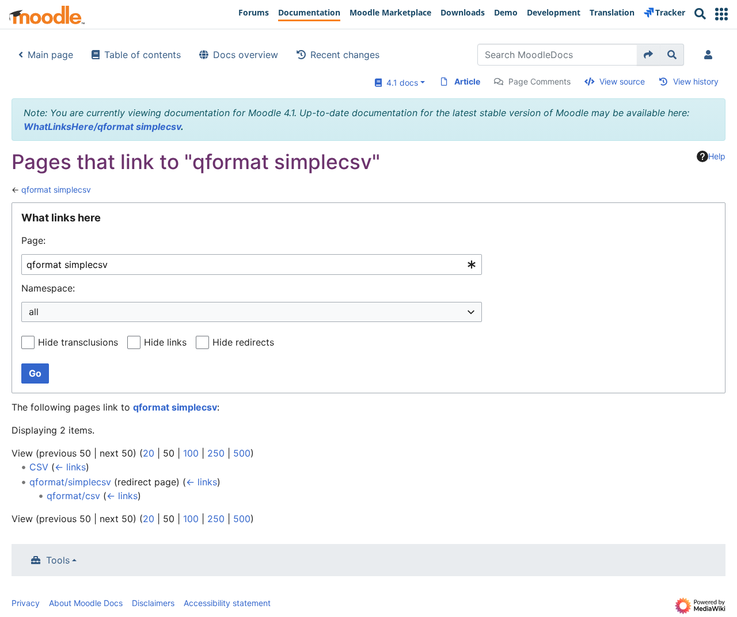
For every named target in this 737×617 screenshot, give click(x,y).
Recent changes (344, 54)
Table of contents (142, 54)
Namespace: (48, 288)
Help (716, 156)
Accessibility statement (227, 603)
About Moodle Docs (86, 603)
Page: (33, 240)
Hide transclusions (78, 342)
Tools (58, 560)
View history (696, 81)
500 (241, 453)
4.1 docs (400, 82)
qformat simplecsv (56, 189)
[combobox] (251, 264)
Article (467, 81)
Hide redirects (243, 342)
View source (622, 81)
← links (70, 467)
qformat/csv (73, 495)
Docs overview (245, 54)
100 (191, 453)
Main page (50, 54)
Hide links (165, 342)
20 (148, 453)
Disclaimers (153, 603)
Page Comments (539, 81)
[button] (721, 14)
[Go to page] (648, 55)
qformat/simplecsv (70, 482)
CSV (38, 467)
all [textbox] (34, 311)
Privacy (26, 603)
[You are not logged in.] (710, 54)
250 (216, 453)
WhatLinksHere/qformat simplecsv (102, 126)
